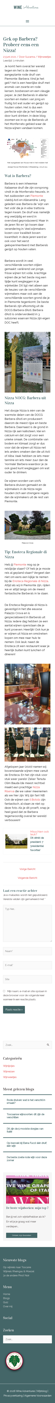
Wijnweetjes (44, 56)
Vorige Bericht (27, 869)
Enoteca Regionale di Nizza (30, 581)
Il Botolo (34, 799)
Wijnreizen (9, 1071)
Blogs (6, 1298)
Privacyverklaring (13, 1395)
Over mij (7, 1306)
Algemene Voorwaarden (37, 1395)
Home (6, 1294)
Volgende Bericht (27, 877)
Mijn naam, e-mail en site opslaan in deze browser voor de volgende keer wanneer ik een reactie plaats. (25, 995)
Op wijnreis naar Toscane (17, 1267)
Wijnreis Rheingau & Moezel (18, 1271)
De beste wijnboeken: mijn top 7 (27, 1208)
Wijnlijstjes (9, 1065)
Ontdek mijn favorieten (21, 1235)
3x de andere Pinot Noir (16, 1275)
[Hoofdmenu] (27, 21)
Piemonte (36, 195)
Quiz (5, 1302)
